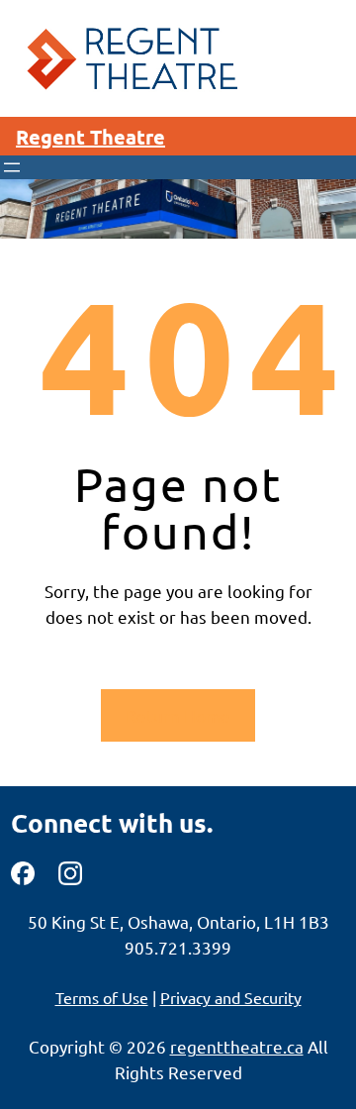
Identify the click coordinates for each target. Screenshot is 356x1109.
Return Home (178, 715)
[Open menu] (12, 167)
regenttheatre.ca (237, 1046)
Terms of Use (101, 997)
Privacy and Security (231, 997)
